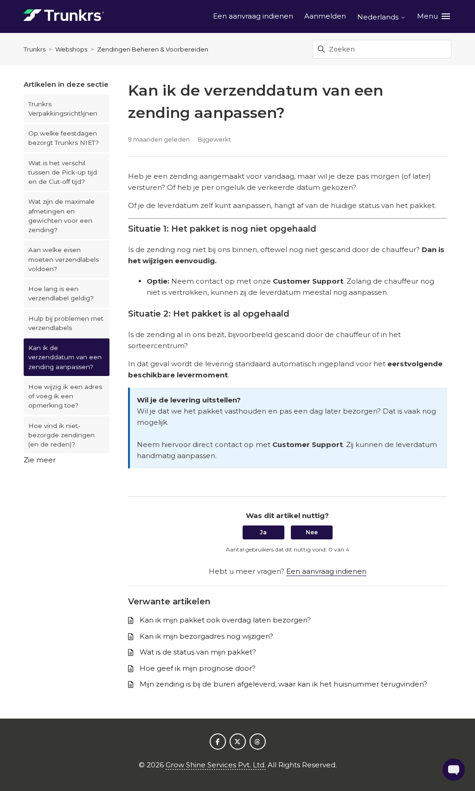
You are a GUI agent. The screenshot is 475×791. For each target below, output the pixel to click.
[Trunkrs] (64, 16)
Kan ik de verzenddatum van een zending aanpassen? (65, 357)
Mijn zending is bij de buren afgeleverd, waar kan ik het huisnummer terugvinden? (283, 684)
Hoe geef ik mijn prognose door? (198, 668)
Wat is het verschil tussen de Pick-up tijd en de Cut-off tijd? (62, 172)
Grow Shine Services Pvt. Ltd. (216, 764)
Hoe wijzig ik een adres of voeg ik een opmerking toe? (65, 396)
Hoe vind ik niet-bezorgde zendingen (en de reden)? (61, 435)
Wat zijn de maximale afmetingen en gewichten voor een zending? (61, 215)
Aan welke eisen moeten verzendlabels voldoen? (63, 259)
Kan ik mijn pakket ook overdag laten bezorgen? (225, 620)
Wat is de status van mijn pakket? (198, 652)
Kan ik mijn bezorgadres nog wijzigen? (206, 636)
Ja (263, 532)
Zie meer (40, 459)
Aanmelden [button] (325, 16)
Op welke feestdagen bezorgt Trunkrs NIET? (63, 138)
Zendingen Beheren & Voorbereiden (152, 49)
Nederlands (378, 17)
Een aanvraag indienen (253, 16)
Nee (312, 532)
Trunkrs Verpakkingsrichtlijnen (62, 108)
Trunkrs (34, 49)
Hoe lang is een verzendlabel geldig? (61, 293)
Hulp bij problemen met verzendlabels (65, 323)
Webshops (71, 49)
